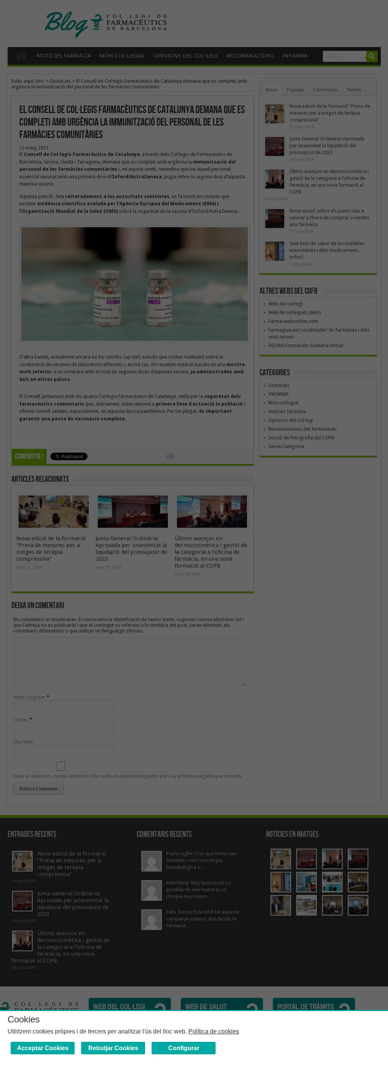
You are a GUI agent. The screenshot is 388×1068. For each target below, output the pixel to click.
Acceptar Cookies (43, 1048)
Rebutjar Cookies (113, 1048)
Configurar (183, 1048)
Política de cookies (213, 1031)
